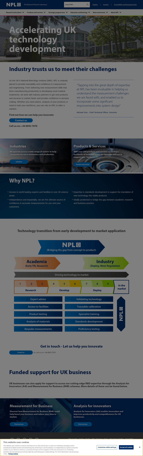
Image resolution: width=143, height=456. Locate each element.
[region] (71, 447)
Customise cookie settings (107, 447)
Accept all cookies (126, 447)
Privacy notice (13, 454)
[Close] (139, 447)
